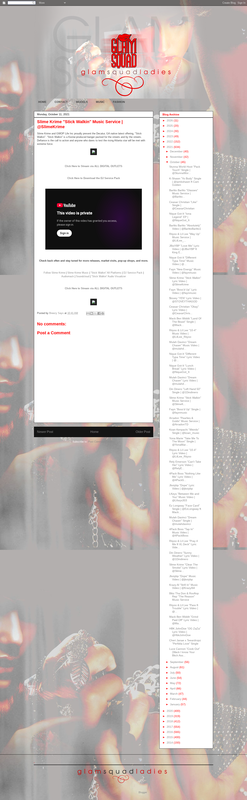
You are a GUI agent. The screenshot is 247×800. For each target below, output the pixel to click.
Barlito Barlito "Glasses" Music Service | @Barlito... (183, 193)
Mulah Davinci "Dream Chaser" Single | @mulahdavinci (182, 520)
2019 (170, 716)
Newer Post (45, 431)
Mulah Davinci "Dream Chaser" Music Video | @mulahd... (184, 345)
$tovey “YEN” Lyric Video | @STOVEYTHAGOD (185, 300)
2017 (170, 726)
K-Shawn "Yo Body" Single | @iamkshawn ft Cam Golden (185, 182)
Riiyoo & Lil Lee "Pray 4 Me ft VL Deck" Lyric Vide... (183, 544)
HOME (42, 101)
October (175, 162)
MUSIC (100, 101)
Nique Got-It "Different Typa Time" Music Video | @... (182, 261)
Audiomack (67, 276)
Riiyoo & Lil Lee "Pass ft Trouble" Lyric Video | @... (183, 608)
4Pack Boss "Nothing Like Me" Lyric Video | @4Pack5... (184, 477)
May (173, 683)
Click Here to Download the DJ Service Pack (93, 178)
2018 (170, 721)
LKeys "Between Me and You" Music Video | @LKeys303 (184, 497)
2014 (170, 742)
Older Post (143, 431)
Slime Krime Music (78, 272)
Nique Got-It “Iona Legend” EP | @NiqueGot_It (180, 217)
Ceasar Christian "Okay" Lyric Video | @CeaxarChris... (184, 310)
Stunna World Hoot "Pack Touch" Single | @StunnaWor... (184, 170)
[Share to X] (95, 313)
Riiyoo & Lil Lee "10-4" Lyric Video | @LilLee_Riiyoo (182, 453)
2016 (170, 731)
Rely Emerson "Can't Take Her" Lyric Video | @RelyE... (185, 465)
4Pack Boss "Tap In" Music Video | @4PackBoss (181, 532)
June (173, 677)
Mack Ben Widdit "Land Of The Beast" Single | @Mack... (185, 322)
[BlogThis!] (92, 313)
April (173, 688)
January (175, 704)
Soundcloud (82, 276)
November (177, 156)
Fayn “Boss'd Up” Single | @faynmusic (184, 411)
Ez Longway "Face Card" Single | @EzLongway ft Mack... (185, 509)
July (173, 672)
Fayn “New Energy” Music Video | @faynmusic (185, 271)
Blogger (143, 792)
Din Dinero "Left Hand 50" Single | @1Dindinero (185, 390)
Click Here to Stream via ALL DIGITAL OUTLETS (93, 166)
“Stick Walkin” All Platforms (106, 272)
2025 (170, 125)
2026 (170, 120)
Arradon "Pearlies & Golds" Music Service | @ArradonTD (184, 421)
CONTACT (61, 101)
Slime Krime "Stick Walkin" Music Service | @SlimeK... (185, 401)
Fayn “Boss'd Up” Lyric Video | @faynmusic (183, 291)
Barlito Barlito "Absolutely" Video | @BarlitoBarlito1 (185, 227)
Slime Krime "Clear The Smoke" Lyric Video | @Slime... (183, 568)
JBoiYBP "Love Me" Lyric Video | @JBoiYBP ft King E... (184, 249)
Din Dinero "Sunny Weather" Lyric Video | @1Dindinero (184, 556)
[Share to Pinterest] (103, 313)
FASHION (119, 101)
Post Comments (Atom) (101, 441)
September (177, 662)
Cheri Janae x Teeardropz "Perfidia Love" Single (185, 642)
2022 (170, 141)
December (177, 151)
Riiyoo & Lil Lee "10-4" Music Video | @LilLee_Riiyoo (182, 333)
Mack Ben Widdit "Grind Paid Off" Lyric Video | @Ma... (184, 620)
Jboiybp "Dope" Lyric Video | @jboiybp (181, 487)
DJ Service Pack (133, 272)
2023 (170, 136)
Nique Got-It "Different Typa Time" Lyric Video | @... (184, 357)
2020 (170, 710)
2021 (170, 146)
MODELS (82, 101)
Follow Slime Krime (54, 272)
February (176, 698)
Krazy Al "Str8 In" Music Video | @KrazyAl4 (183, 586)
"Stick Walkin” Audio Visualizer (108, 276)
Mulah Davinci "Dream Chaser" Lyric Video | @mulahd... (183, 381)
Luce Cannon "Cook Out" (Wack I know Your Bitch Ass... (184, 652)
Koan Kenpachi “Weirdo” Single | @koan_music (184, 431)
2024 (170, 131)
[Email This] (88, 313)
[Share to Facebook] (99, 313)
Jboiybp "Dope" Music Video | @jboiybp (182, 578)
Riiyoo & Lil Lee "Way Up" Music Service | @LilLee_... (184, 237)
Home (94, 431)
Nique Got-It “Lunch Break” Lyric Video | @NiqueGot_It (182, 369)
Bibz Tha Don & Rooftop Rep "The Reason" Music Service (184, 596)
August (174, 667)
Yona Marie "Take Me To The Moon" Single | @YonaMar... (184, 441)
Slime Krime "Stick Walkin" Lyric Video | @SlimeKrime (185, 281)
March (174, 693)
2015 (170, 737)
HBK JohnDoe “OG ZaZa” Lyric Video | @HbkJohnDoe (185, 632)
